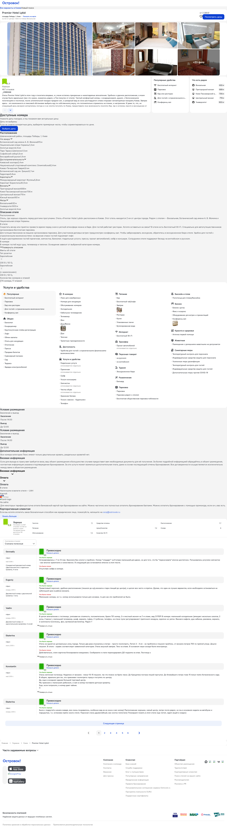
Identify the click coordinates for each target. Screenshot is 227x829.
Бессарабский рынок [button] (10, 156)
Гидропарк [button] (5, 174)
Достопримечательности (12, 159)
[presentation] (19, 542)
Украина (15, 743)
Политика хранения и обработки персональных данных (26, 824)
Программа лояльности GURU (139, 792)
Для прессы (108, 776)
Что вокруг (5, 139)
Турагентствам (181, 768)
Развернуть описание (12, 247)
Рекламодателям (182, 780)
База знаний (131, 764)
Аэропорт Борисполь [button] (10, 182)
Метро (3, 200)
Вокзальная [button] (5, 203)
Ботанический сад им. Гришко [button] (14, 171)
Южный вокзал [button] (7, 197)
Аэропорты (5, 177)
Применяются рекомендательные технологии (73, 824)
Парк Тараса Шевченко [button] (11, 150)
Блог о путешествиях (135, 772)
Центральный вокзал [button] (10, 194)
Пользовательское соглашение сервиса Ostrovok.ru (148, 788)
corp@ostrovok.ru (111, 512)
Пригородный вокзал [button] (10, 188)
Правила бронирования (136, 784)
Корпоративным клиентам (186, 772)
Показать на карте (29, 16)
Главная (5, 743)
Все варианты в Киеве (10, 7)
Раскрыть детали (53, 553)
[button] (49, 48)
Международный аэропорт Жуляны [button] (17, 180)
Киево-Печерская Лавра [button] (11, 168)
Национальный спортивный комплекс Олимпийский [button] (25, 165)
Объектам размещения (184, 764)
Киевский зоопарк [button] (9, 162)
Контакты (107, 768)
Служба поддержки (134, 768)
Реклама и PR (180, 784)
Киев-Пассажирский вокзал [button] (13, 191)
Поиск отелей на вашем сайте (187, 776)
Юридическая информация (137, 780)
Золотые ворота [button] (8, 147)
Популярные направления (137, 776)
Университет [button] (6, 206)
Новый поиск (27, 7)
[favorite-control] (201, 16)
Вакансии (107, 772)
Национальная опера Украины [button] (14, 145)
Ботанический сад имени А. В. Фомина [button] (18, 142)
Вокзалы (4, 185)
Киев (25, 743)
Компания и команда (112, 764)
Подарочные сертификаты (137, 796)
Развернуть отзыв (45, 626)
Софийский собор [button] (8, 153)
